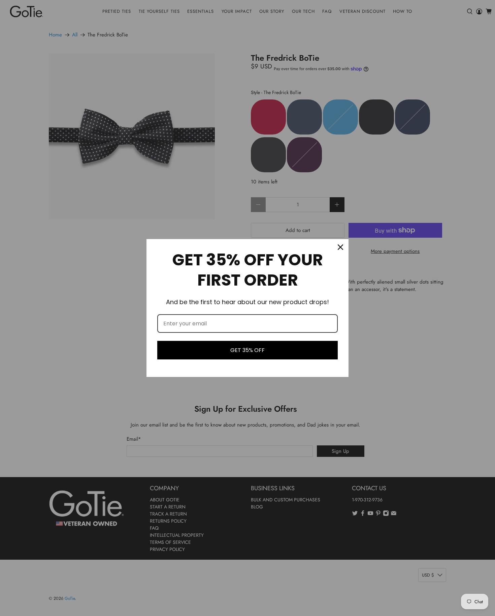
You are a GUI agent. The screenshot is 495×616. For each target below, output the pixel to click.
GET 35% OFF (247, 350)
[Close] (340, 247)
